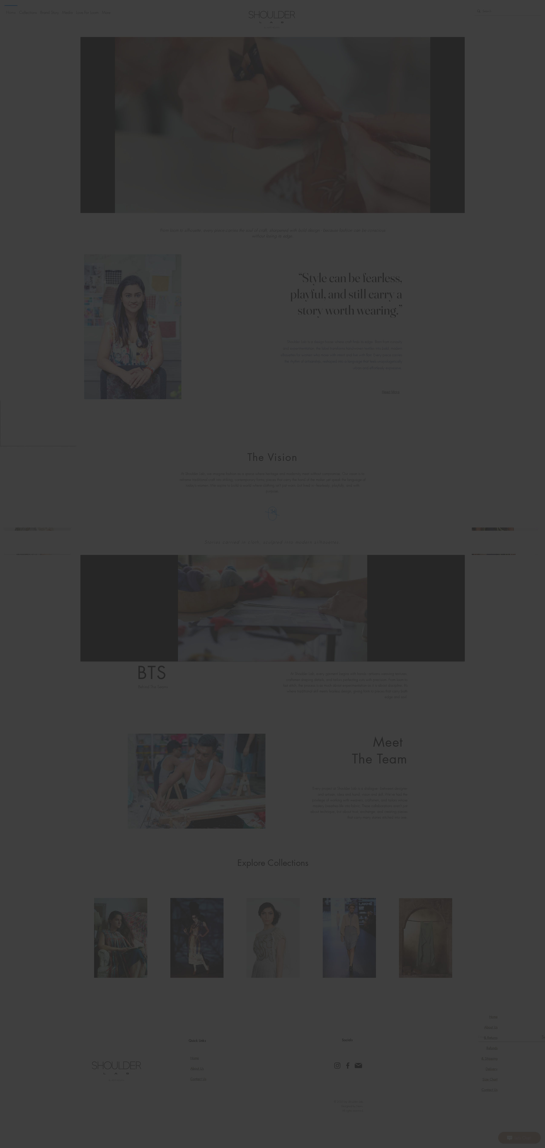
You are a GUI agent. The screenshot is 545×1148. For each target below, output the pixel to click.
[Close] (382, 512)
